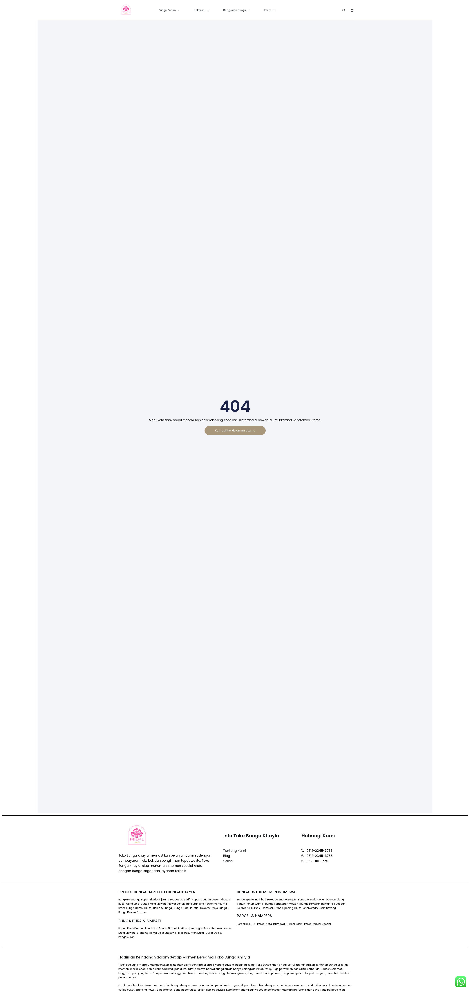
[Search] (343, 10)
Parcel (268, 10)
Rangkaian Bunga (234, 10)
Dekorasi (199, 10)
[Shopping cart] (352, 10)
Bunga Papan (167, 10)
